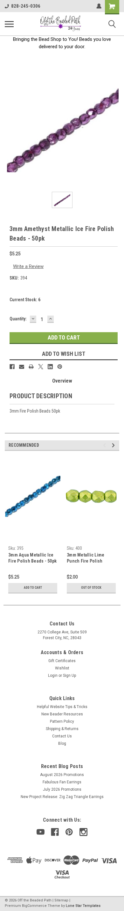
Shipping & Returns (62, 729)
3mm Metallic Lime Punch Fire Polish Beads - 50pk (85, 558)
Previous (105, 445)
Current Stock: (25, 299)
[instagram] (83, 832)
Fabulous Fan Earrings (62, 782)
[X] (40, 366)
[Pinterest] (59, 366)
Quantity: (18, 318)
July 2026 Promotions (62, 789)
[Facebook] (12, 366)
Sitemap (61, 900)
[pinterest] (69, 832)
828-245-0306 (25, 6)
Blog (62, 743)
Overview (62, 381)
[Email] (21, 366)
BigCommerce (34, 906)
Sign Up (69, 675)
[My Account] (98, 6)
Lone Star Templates (83, 906)
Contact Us (62, 736)
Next (114, 445)
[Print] (31, 366)
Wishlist (62, 668)
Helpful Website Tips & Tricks (62, 707)
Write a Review (28, 266)
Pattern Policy (62, 721)
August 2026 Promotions (62, 775)
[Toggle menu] (9, 23)
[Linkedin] (50, 366)
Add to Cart (33, 587)
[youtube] (41, 832)
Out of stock (91, 587)
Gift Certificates (62, 661)
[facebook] (55, 832)
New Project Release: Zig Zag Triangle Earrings (62, 797)
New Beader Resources (62, 714)
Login (53, 675)
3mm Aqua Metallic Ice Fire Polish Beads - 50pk (32, 558)
